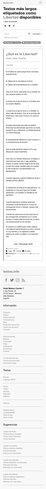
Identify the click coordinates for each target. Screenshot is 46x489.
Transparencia (8, 319)
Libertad (11, 17)
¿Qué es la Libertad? (22, 54)
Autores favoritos (9, 450)
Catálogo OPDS (9, 379)
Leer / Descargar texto (23, 243)
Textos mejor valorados (12, 436)
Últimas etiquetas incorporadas (15, 462)
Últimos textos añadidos (12, 434)
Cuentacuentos (9, 412)
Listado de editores (10, 474)
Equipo (6, 315)
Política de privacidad (11, 360)
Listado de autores (10, 445)
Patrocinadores (9, 317)
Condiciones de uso (10, 358)
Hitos (5, 344)
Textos (5, 386)
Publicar (6, 403)
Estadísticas (7, 346)
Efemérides (7, 349)
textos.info (11, 271)
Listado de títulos (9, 431)
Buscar (6, 377)
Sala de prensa (9, 336)
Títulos (5, 389)
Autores (6, 391)
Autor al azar (8, 417)
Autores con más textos (12, 453)
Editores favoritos (9, 479)
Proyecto (6, 312)
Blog (5, 322)
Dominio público (13, 248)
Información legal (9, 363)
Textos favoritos (9, 439)
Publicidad (7, 341)
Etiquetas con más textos (12, 467)
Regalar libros (8, 410)
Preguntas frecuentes (11, 324)
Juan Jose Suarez (16, 58)
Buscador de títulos (11, 37)
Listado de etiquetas (11, 460)
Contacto (6, 329)
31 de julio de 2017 (22, 253)
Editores (6, 396)
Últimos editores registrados (13, 476)
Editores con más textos (12, 481)
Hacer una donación (11, 327)
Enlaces (6, 351)
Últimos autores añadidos (13, 448)
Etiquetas (6, 393)
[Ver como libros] (5, 26)
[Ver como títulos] (9, 26)
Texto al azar (8, 415)
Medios (6, 339)
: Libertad (13, 42)
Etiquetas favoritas (10, 465)
